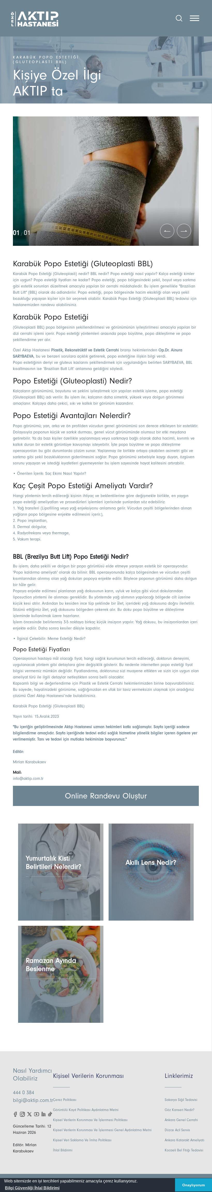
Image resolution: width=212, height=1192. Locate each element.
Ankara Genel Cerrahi (181, 1120)
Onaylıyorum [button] (193, 1185)
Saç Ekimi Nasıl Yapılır (64, 473)
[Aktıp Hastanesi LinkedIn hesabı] (43, 1114)
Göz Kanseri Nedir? (179, 1110)
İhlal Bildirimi (62, 1150)
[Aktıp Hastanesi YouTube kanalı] (36, 1114)
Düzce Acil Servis (177, 1130)
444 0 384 (23, 1092)
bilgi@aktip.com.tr (33, 1100)
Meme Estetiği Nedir (66, 638)
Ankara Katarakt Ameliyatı (184, 1140)
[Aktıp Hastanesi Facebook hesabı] (15, 1114)
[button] (32, 1188)
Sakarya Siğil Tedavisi (181, 1100)
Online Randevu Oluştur (106, 796)
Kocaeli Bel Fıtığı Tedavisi (184, 1150)
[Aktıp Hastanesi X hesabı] (29, 1114)
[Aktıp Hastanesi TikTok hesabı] (50, 1114)
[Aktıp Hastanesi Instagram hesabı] (22, 1114)
